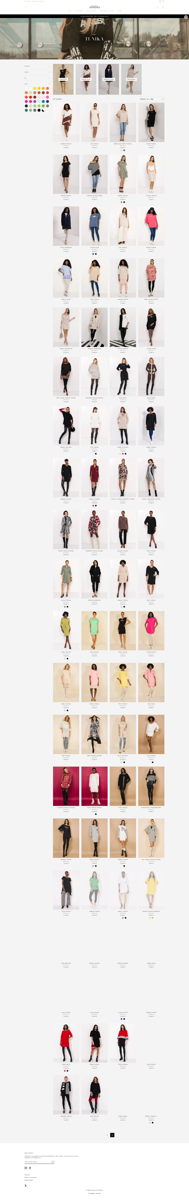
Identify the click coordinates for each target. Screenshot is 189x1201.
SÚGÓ (119, 11)
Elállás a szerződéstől (38, 1)
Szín (26, 84)
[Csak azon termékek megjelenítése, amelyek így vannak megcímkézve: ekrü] (30, 88)
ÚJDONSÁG (79, 11)
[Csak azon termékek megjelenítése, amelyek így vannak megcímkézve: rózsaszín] (47, 97)
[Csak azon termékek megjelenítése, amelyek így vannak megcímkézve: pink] (30, 101)
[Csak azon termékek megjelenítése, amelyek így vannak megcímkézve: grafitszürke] (35, 110)
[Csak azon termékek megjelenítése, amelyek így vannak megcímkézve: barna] (35, 92)
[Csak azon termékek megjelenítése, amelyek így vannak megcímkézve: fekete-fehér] (43, 110)
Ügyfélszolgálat (29, 1180)
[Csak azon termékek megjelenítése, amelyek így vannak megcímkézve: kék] (47, 101)
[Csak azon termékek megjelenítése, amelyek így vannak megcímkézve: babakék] (39, 101)
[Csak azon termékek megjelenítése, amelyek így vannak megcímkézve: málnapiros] (47, 92)
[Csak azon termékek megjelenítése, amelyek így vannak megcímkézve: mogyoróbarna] (39, 92)
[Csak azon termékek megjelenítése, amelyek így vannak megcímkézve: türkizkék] (43, 101)
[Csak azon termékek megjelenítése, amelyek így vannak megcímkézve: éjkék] (26, 106)
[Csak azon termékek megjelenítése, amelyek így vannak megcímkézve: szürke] (30, 110)
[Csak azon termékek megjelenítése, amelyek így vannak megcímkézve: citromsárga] (35, 88)
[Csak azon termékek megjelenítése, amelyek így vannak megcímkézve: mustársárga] (43, 88)
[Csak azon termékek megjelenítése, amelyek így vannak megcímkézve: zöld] (26, 110)
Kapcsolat (27, 1)
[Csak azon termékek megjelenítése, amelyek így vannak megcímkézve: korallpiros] (26, 97)
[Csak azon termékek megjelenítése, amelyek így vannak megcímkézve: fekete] (39, 110)
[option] (94, 16)
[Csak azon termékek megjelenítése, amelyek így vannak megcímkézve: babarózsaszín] (39, 97)
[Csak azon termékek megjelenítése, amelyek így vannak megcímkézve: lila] (35, 101)
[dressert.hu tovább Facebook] (30, 1168)
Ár (25, 78)
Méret (27, 72)
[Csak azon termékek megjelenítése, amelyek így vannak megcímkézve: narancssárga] (26, 92)
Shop (70, 11)
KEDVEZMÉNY (91, 11)
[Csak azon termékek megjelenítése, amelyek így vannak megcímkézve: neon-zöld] (39, 106)
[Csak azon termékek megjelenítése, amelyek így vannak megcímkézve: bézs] (30, 92)
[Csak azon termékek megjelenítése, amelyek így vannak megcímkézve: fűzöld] (43, 106)
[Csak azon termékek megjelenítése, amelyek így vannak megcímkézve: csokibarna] (43, 92)
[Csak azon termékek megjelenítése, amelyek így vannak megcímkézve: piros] (30, 97)
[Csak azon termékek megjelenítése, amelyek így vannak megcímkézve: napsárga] (39, 88)
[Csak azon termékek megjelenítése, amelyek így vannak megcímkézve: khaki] (47, 106)
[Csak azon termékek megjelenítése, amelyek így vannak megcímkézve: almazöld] (30, 106)
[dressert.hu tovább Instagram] (26, 1168)
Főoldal (94, 34)
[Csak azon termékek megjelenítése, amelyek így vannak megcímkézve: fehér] (26, 88)
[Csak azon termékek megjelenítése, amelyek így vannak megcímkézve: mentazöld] (35, 106)
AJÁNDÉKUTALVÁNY (107, 11)
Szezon (27, 66)
